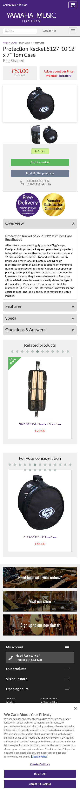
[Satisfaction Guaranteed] (52, 204)
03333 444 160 (17, 4)
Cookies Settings (40, 764)
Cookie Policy (39, 756)
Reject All (40, 773)
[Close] (75, 708)
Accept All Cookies (40, 783)
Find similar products (40, 173)
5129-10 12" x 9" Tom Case (40, 537)
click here (65, 75)
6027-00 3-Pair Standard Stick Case (40, 424)
